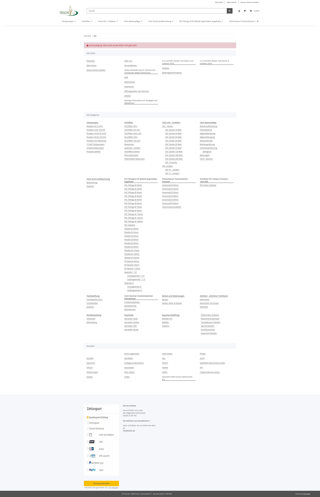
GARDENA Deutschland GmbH (212, 363)
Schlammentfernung (208, 148)
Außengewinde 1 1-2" (136, 279)
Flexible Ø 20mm (131, 229)
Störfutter (204, 307)
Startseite (219, 2)
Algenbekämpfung (207, 133)
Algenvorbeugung (207, 137)
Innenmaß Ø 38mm (170, 196)
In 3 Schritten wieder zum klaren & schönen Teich (214, 62)
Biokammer (129, 144)
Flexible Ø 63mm (131, 247)
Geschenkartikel (207, 326)
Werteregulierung (207, 144)
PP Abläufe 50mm (131, 261)
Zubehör (90, 186)
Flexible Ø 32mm (131, 236)
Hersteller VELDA (131, 329)
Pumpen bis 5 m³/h (95, 126)
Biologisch (207, 151)
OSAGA (89, 377)
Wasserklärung (206, 141)
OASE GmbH (167, 353)
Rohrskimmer (130, 309)
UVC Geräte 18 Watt (173, 130)
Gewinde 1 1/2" (130, 272)
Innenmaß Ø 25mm (170, 189)
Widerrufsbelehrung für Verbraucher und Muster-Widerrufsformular (140, 71)
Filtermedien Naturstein (134, 159)
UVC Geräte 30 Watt (173, 137)
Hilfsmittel (91, 319)
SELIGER (90, 358)
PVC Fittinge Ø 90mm (133, 210)
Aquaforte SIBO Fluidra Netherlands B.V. (177, 378)
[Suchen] (229, 11)
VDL (163, 358)
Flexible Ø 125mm (131, 254)
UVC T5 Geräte (171, 162)
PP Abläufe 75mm (131, 265)
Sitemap (165, 68)
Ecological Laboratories (134, 363)
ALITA (202, 358)
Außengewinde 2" (134, 290)
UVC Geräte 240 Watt (173, 159)
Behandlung (92, 322)
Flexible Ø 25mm (131, 232)
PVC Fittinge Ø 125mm (133, 218)
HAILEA (89, 367)
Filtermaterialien (131, 155)
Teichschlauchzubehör (171, 207)
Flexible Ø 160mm (131, 257)
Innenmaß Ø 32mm (170, 192)
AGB (126, 77)
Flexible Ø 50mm (131, 243)
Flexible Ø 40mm (131, 239)
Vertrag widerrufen (101, 483)
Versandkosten (130, 65)
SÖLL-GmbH (129, 372)
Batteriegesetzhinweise (172, 73)
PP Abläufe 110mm (132, 268)
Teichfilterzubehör (132, 151)
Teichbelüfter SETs (94, 299)
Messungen (205, 155)
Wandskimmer (130, 306)
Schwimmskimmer (132, 302)
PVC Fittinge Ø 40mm (133, 196)
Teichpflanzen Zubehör (210, 322)
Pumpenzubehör (94, 151)
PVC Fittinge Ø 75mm (133, 207)
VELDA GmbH (92, 372)
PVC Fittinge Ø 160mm (133, 221)
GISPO (164, 372)
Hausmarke (129, 367)
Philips (203, 353)
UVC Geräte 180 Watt (173, 155)
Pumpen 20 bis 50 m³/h (96, 137)
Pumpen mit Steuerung (96, 141)
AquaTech (91, 363)
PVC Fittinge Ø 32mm (133, 192)
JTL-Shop (307, 494)
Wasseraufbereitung (208, 126)
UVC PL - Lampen (172, 169)
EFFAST (165, 363)
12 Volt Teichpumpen (95, 144)
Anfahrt (127, 96)
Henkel (165, 367)
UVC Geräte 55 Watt (173, 144)
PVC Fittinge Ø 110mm (133, 214)
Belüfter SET (167, 319)
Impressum (129, 86)
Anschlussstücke (208, 329)
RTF (201, 367)
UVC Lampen (167, 166)
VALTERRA (128, 358)
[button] (239, 10)
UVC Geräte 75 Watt (173, 148)
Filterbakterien (206, 130)
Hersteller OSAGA (131, 322)
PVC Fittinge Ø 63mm (133, 203)
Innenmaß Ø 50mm (170, 203)
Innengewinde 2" (134, 287)
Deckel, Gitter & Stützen (172, 303)
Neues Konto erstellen (249, 2)
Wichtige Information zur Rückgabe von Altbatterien (140, 101)
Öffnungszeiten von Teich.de (136, 91)
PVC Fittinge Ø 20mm (133, 185)
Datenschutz (129, 82)
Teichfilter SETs (130, 126)
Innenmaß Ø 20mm (170, 185)
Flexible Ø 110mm (131, 250)
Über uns (128, 61)
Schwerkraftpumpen (95, 148)
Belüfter (165, 322)
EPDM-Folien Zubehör (210, 315)
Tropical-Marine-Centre (210, 372)
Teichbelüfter (92, 303)
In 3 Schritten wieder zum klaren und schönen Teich (177, 62)
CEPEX (127, 377)
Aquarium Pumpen (209, 333)
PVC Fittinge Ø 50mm (133, 199)
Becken (165, 299)
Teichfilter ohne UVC (132, 133)
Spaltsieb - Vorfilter (132, 148)
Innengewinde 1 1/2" (136, 276)
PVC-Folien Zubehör (208, 185)
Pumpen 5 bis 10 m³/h (96, 130)
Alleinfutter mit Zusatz (209, 303)
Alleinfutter (204, 299)
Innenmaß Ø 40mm (170, 199)
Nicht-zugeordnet (131, 353)
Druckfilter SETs (131, 137)
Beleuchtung (92, 182)
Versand (115, 487)
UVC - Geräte (167, 126)
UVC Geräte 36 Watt (173, 141)
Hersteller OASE (131, 319)
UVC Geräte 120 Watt (173, 151)
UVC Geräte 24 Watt (173, 133)
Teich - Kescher (206, 159)
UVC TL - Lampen (172, 173)
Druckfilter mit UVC (132, 141)
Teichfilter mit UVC (132, 130)
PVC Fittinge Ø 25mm (133, 189)
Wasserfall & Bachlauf (210, 319)
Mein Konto (231, 2)
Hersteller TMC (130, 326)
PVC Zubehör (129, 225)
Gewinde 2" (129, 283)
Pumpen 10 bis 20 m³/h (96, 133)
